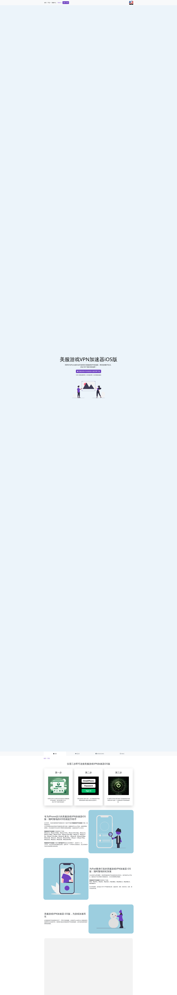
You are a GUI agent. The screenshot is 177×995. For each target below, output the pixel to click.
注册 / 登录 (65, 2)
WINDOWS (100, 754)
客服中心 (54, 2)
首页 (45, 2)
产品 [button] (49, 2)
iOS (55, 754)
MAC (122, 754)
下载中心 (59, 2)
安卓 (78, 754)
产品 (48, 758)
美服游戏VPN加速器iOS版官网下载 (89, 371)
